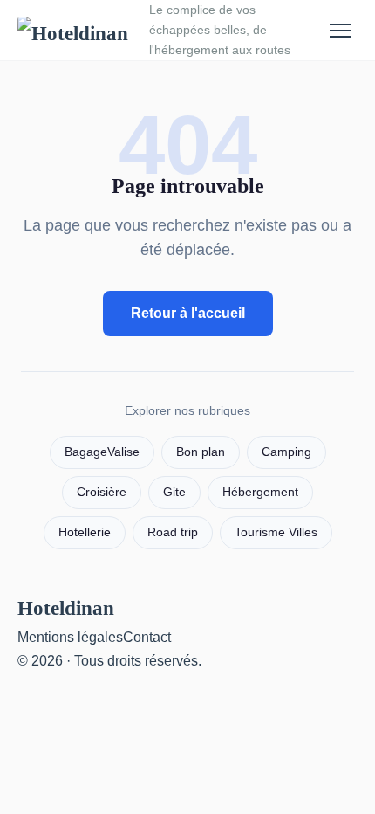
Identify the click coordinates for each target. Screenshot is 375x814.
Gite (174, 492)
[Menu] (340, 31)
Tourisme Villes (276, 532)
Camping (286, 452)
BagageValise (102, 452)
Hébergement (260, 492)
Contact (147, 637)
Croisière (101, 492)
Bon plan (200, 452)
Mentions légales (70, 637)
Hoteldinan (65, 608)
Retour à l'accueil (188, 313)
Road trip (172, 532)
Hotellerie (84, 532)
